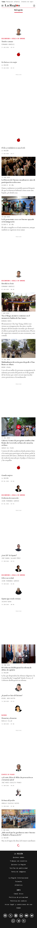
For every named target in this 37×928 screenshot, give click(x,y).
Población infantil (13, 1)
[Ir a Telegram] (18, 921)
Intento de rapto (27, 1)
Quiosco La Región (18, 864)
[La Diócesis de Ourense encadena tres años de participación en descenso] (18, 166)
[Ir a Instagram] (16, 915)
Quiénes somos (18, 857)
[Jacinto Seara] (18, 591)
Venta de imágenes (18, 871)
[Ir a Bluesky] (32, 915)
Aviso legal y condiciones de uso (18, 904)
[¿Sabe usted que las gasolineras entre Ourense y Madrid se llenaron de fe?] (18, 818)
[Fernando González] (18, 31)
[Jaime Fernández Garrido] (18, 488)
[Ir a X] (10, 915)
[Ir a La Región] (12, 5)
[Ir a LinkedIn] (21, 915)
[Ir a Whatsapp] (13, 921)
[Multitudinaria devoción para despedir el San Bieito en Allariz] (18, 348)
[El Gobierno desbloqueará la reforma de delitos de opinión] (18, 653)
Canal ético (18, 893)
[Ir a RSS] (24, 921)
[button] (34, 5)
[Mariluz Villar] (18, 708)
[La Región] (18, 54)
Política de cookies (18, 901)
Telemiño (18, 881)
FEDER (18, 908)
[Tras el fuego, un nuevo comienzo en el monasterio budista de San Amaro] (18, 302)
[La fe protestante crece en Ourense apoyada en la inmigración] (18, 205)
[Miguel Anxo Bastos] (18, 687)
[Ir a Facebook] (5, 915)
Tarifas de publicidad (19, 868)
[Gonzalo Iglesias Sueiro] (18, 792)
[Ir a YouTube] (26, 915)
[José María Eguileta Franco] (18, 767)
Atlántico (18, 885)
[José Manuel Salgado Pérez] (18, 547)
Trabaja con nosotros (18, 861)
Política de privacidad (18, 897)
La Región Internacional (18, 878)
